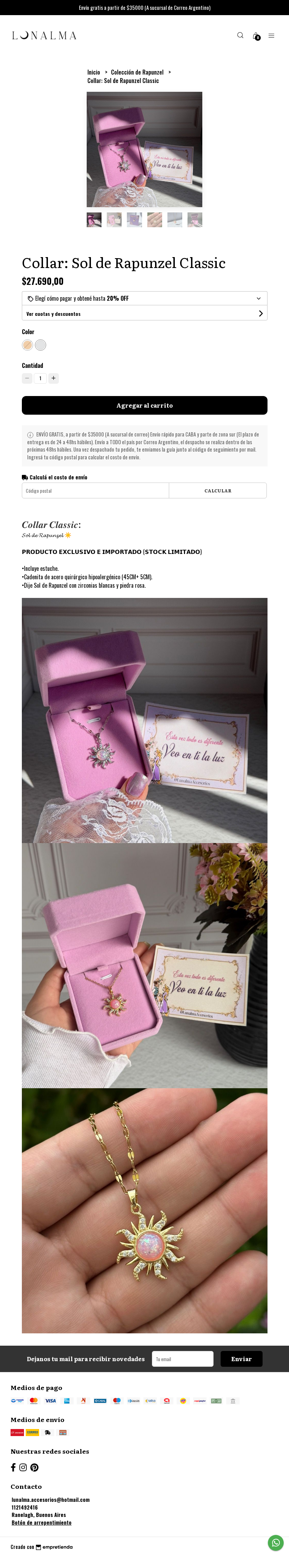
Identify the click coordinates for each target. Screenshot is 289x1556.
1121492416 (25, 1507)
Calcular (218, 490)
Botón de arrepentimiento (42, 1522)
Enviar (241, 1358)
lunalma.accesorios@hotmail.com (51, 1499)
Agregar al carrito (144, 405)
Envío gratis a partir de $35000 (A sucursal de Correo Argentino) (144, 7)
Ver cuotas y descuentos (53, 313)
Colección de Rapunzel (138, 72)
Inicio (94, 72)
